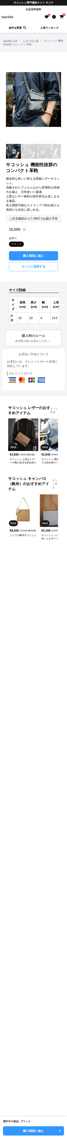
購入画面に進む (33, 255)
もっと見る (54, 410)
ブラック (16, 244)
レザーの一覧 (31, 40)
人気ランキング (49, 27)
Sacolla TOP (10, 40)
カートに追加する (33, 266)
